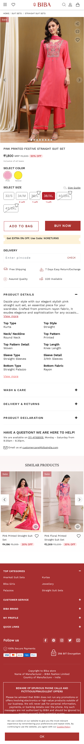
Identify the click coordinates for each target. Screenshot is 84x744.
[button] (70, 5)
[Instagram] (62, 640)
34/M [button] (22, 197)
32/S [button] (8, 196)
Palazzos (8, 590)
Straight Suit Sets (35, 13)
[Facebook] (45, 640)
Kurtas (46, 577)
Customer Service (16, 599)
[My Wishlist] (13, 5)
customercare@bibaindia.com (40, 447)
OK (42, 736)
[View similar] (77, 31)
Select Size (12, 187)
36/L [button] (35, 197)
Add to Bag (21, 226)
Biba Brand (10, 608)
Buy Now (62, 226)
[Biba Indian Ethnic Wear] (42, 4)
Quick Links (11, 626)
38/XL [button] (48, 197)
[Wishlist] (77, 40)
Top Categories (14, 571)
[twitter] (70, 640)
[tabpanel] (42, 80)
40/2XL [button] (64, 196)
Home (6, 13)
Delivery (10, 250)
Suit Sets (17, 13)
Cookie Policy (63, 727)
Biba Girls (9, 583)
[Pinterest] (54, 640)
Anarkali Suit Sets (14, 577)
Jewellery (48, 583)
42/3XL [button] (11, 208)
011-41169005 (35, 437)
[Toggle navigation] (5, 5)
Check (71, 257)
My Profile (10, 617)
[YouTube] (78, 640)
